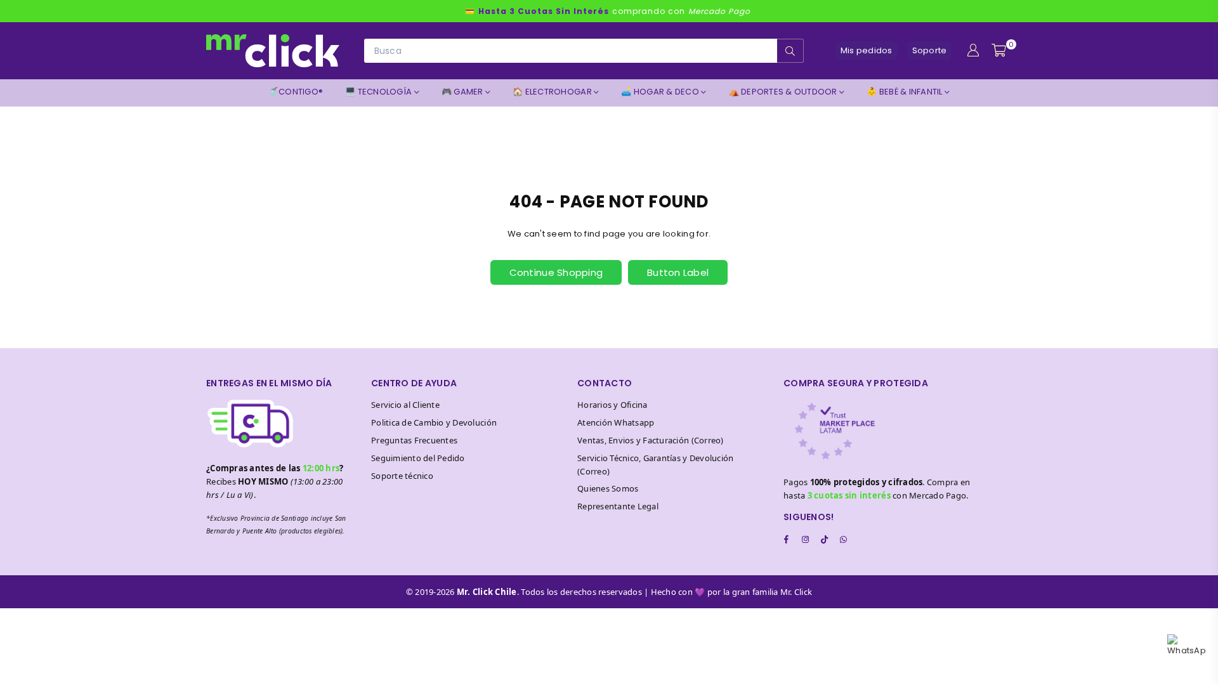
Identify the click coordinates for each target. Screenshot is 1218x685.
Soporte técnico (402, 475)
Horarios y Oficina (612, 404)
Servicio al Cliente (405, 404)
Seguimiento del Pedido (418, 458)
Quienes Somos (607, 488)
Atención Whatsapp (615, 422)
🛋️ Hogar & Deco (661, 92)
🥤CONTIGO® (295, 92)
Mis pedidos (867, 50)
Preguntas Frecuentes (414, 440)
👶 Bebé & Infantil (906, 92)
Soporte (929, 50)
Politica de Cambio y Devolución (434, 422)
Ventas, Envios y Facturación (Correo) (650, 440)
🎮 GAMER (463, 92)
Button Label (678, 272)
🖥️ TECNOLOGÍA (379, 92)
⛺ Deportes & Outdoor (784, 92)
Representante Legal (617, 506)
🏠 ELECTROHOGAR (553, 92)
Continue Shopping (556, 272)
